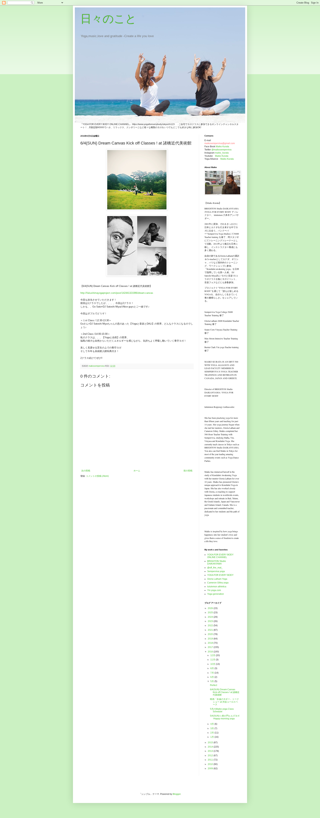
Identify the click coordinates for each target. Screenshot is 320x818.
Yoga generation (215, 594)
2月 (212, 732)
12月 (213, 655)
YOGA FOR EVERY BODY (220, 575)
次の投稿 (85, 470)
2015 (211, 742)
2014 (211, 746)
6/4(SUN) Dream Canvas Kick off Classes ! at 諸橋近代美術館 (224, 692)
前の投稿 (188, 470)
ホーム (137, 470)
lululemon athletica (216, 586)
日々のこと (108, 19)
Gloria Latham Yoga (217, 579)
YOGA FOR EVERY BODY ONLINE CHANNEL (220, 556)
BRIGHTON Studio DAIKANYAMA (216, 562)
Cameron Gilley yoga (218, 582)
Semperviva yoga (216, 571)
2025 (211, 612)
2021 (211, 630)
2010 (211, 764)
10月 (213, 664)
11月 (213, 659)
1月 (212, 737)
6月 (212, 677)
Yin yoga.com (214, 590)
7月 (212, 672)
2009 (211, 768)
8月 (212, 668)
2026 (211, 608)
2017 (211, 647)
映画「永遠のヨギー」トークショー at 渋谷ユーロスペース (224, 702)
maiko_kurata (222, 153)
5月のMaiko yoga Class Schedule (222, 710)
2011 (211, 759)
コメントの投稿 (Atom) (97, 476)
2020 (211, 634)
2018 (211, 643)
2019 (211, 638)
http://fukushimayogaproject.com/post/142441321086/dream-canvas (116, 293)
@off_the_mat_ (215, 567)
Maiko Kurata (222, 146)
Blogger (177, 794)
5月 (212, 681)
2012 (211, 755)
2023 (211, 621)
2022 (211, 625)
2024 (211, 617)
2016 (211, 651)
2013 (211, 751)
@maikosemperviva (221, 149)
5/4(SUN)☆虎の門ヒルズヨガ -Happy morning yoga (224, 717)
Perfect (213, 685)
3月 (212, 728)
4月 (212, 724)
